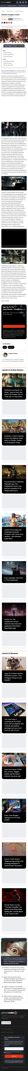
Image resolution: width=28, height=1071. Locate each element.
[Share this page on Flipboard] (9, 22)
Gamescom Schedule (12, 5)
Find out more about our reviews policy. (10, 73)
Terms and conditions (6, 1029)
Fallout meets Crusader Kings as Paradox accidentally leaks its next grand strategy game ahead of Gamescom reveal (14, 998)
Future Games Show (22, 5)
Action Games (10, 11)
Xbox (5, 347)
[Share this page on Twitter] (4, 22)
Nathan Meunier (18, 18)
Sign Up (14, 1056)
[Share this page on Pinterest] (7, 22)
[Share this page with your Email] (11, 22)
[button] (25, 2)
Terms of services (20, 330)
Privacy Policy (17, 1061)
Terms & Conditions (10, 1062)
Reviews (10, 19)
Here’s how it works (9, 27)
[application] (14, 237)
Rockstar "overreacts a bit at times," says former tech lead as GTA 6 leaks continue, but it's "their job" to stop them (14, 970)
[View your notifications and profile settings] (23, 2)
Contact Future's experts (7, 1032)
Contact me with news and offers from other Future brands (14, 1052)
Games (3, 11)
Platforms (11, 347)
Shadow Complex (19, 11)
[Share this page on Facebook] (2, 22)
